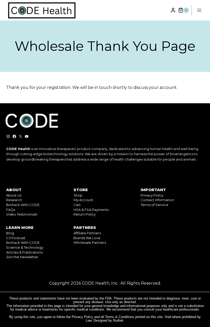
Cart (77, 205)
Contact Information (157, 200)
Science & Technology (24, 247)
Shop (78, 195)
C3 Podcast (15, 238)
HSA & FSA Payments (91, 210)
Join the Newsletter (22, 257)
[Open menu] (199, 10)
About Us (13, 195)
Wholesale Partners (90, 242)
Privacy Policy (152, 195)
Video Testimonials (21, 214)
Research (14, 200)
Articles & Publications (24, 252)
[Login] (173, 10)
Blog (10, 233)
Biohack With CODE (23, 205)
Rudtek (118, 320)
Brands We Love (87, 238)
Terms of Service (154, 205)
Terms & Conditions (119, 317)
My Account (83, 200)
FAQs (10, 210)
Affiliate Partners (87, 233)
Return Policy (85, 214)
